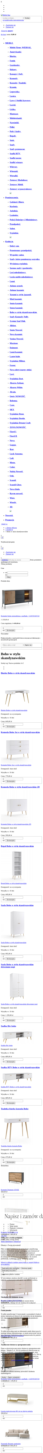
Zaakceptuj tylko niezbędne (10, 1268)
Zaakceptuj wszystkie (9, 1270)
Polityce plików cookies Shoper (22, 1360)
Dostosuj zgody (26, 1268)
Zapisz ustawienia (13, 1377)
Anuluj (4, 1377)
